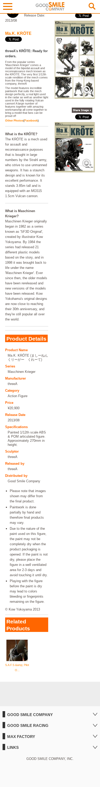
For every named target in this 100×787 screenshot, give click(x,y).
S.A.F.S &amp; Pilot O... (17, 667)
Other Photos (14, 120)
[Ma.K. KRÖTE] (75, 96)
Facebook (31, 120)
